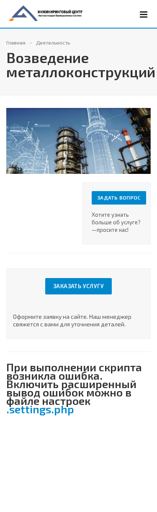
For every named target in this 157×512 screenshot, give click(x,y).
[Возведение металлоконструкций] (78, 112)
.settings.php (40, 408)
